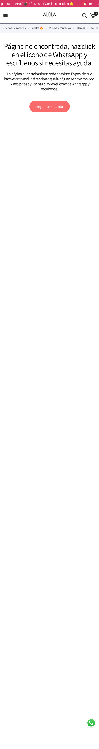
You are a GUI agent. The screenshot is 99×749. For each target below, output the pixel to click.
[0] (92, 15)
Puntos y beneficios (59, 28)
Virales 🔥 (37, 28)
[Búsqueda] (84, 15)
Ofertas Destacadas (14, 28)
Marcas (81, 28)
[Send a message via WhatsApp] (91, 722)
